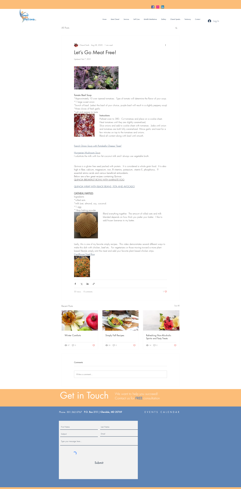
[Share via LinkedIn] (87, 284)
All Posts (65, 27)
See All (176, 305)
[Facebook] (152, 7)
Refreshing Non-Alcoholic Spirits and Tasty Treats (158, 337)
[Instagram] (157, 7)
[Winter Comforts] (80, 320)
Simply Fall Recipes (114, 335)
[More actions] (165, 45)
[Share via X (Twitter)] (81, 284)
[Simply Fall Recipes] (120, 320)
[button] (176, 28)
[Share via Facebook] (75, 284)
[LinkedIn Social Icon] (162, 7)
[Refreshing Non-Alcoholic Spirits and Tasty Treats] (161, 320)
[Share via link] (94, 284)
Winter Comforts (73, 335)
